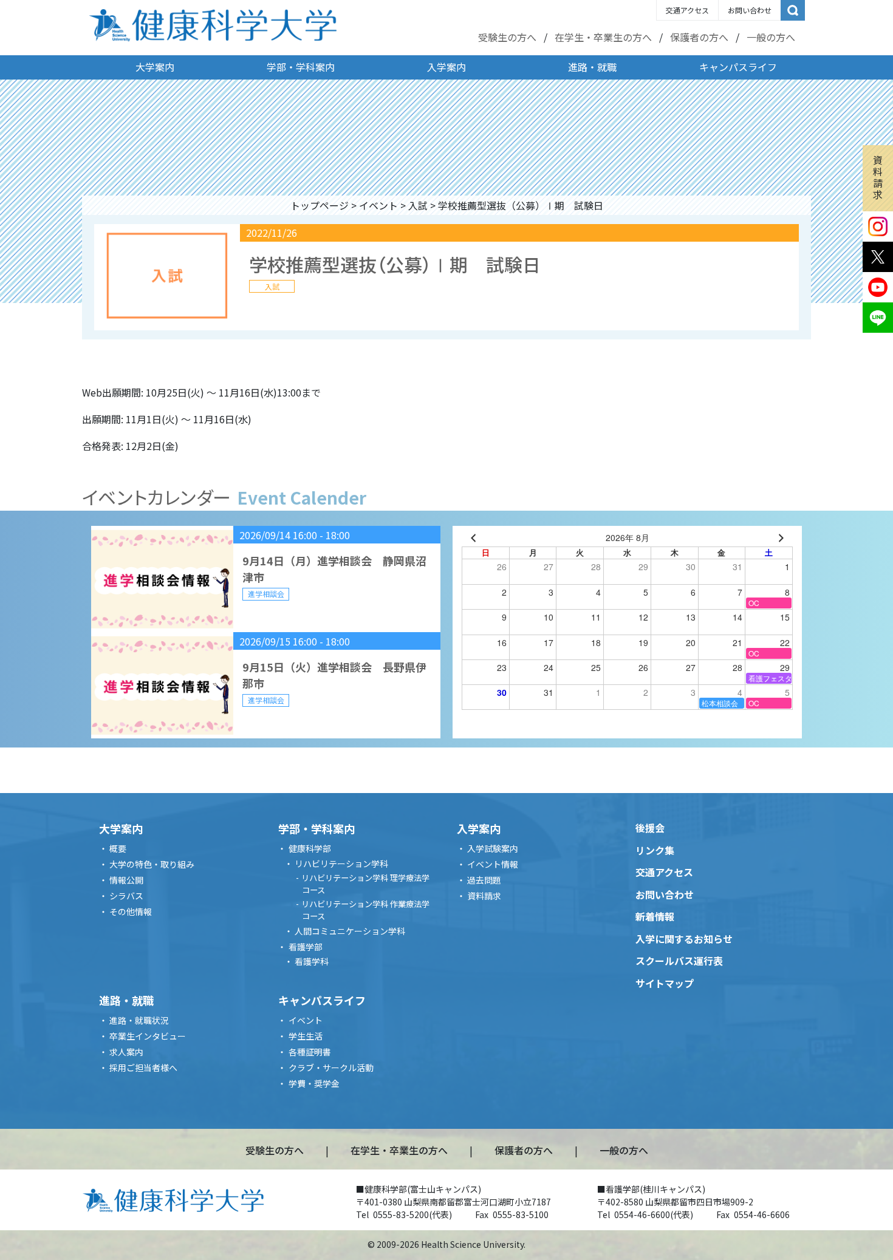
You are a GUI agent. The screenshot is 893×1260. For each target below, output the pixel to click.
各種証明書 (310, 1052)
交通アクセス (687, 10)
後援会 (650, 827)
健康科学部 (310, 848)
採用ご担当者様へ (143, 1067)
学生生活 (306, 1036)
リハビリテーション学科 (341, 863)
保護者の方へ (699, 37)
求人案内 (126, 1052)
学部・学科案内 (301, 67)
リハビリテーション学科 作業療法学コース (365, 910)
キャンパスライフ (738, 67)
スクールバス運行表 (679, 960)
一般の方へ (771, 37)
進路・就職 (592, 67)
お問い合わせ (750, 10)
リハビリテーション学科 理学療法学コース (365, 884)
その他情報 (130, 911)
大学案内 (154, 67)
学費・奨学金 (314, 1083)
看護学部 (306, 947)
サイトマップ (664, 983)
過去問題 (484, 880)
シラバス (126, 896)
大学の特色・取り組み (151, 864)
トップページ (319, 205)
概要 (117, 848)
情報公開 (126, 880)
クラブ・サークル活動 (331, 1067)
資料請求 (878, 177)
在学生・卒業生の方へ (603, 37)
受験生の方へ (507, 37)
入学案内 (446, 67)
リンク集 (654, 850)
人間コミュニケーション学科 (350, 931)
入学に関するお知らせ (684, 938)
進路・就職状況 (139, 1020)
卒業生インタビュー (147, 1036)
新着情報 (654, 916)
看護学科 (312, 961)
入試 (418, 205)
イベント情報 (492, 864)
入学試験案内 (492, 848)
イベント (378, 205)
